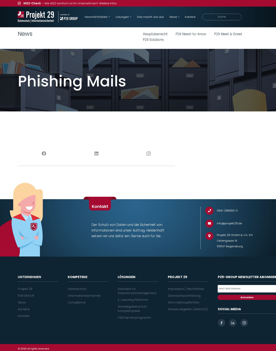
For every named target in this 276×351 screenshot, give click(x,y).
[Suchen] (252, 16)
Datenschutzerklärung (184, 296)
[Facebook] (44, 153)
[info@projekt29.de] (211, 223)
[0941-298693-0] (211, 211)
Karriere (24, 309)
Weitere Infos (107, 3)
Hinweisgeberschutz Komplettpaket (132, 308)
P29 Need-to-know (191, 34)
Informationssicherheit (84, 296)
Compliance (76, 302)
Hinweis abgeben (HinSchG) (188, 309)
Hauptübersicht (155, 34)
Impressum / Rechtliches (186, 289)
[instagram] (244, 323)
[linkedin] (233, 323)
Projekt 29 (25, 289)
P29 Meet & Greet (228, 34)
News (22, 302)
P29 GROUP (26, 296)
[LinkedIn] (96, 153)
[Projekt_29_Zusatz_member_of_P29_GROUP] (68, 17)
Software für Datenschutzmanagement (137, 291)
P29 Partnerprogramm (134, 317)
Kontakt (23, 316)
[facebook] (221, 323)
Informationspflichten (184, 302)
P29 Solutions (153, 39)
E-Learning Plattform (133, 300)
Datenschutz (77, 289)
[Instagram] (149, 153)
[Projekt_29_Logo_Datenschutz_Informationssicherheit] (36, 17)
